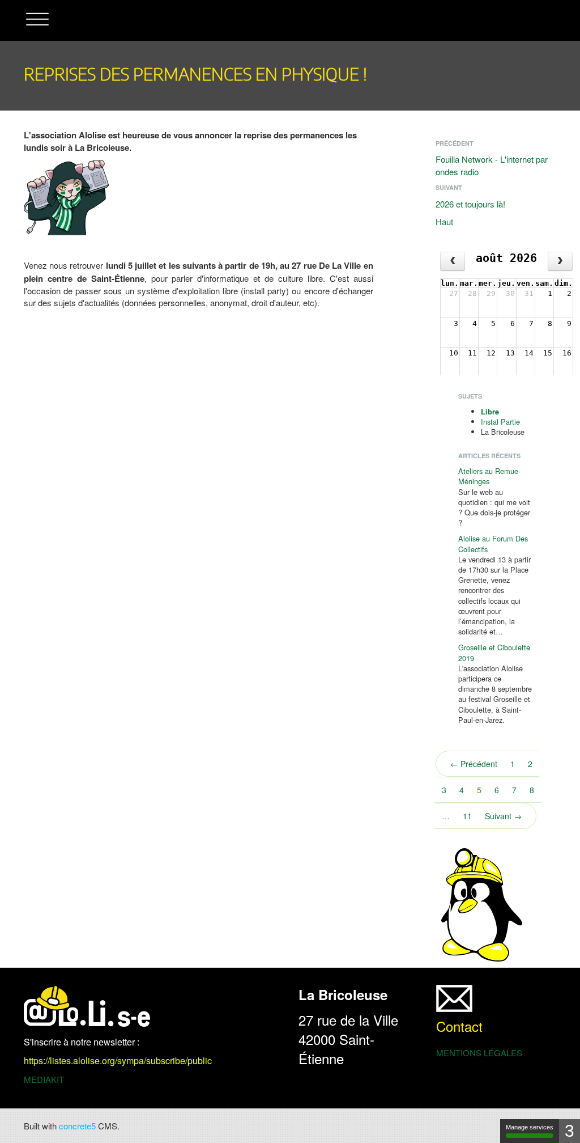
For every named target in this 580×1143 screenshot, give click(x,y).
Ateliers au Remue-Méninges (489, 475)
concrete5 (77, 1126)
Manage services (529, 1127)
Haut (444, 221)
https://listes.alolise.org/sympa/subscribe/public (118, 1060)
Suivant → (503, 816)
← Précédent (473, 763)
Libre (490, 412)
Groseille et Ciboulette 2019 (494, 652)
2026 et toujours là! (470, 204)
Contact (459, 1026)
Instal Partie (500, 421)
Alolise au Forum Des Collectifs (493, 543)
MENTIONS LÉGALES (479, 1053)
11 (467, 816)
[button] (37, 20)
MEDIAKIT (44, 1079)
